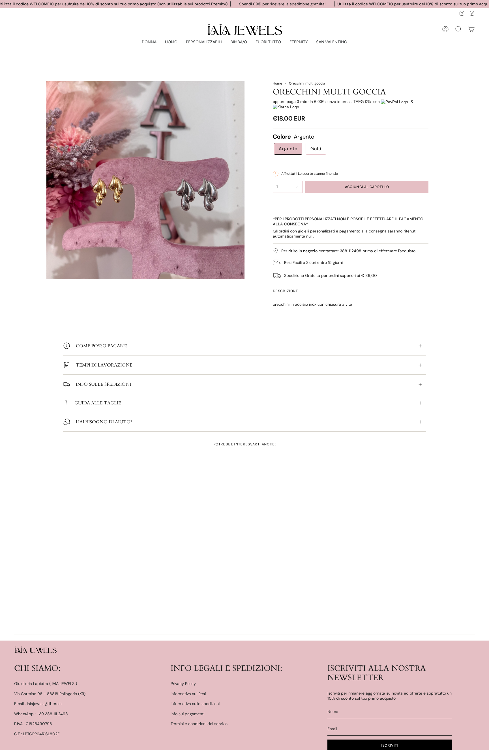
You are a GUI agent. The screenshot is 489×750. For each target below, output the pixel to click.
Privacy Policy (183, 683)
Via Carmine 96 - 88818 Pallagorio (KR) (49, 693)
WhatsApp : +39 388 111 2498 (41, 713)
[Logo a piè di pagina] (35, 649)
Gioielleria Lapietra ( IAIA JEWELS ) (45, 683)
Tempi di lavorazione (104, 365)
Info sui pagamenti (187, 713)
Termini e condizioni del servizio (199, 723)
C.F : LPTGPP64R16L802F (36, 733)
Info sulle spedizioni (103, 384)
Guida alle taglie (97, 403)
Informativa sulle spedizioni (195, 703)
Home (277, 83)
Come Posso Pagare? (102, 346)
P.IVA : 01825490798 (33, 723)
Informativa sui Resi (188, 693)
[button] (149, 42)
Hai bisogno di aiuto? (104, 422)
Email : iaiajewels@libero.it (38, 703)
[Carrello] (471, 29)
